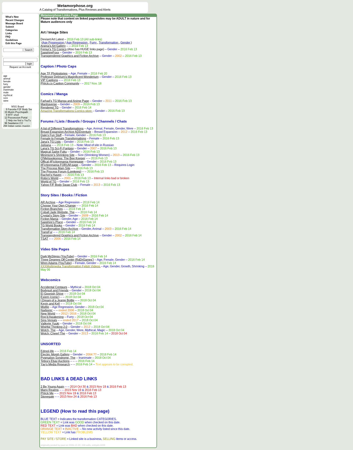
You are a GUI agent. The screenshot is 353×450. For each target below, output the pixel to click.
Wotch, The (48, 330)
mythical (7, 95)
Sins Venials (49, 320)
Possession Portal (17, 117)
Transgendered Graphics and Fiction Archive (70, 55)
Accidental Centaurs (54, 287)
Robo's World (49, 178)
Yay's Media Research (55, 364)
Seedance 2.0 (15, 123)
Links (9, 33)
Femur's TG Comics (54, 49)
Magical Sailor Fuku (54, 151)
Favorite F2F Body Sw (20, 109)
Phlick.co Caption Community (60, 83)
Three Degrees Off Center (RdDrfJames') (67, 259)
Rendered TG (49, 107)
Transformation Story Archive (59, 228)
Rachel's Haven (51, 174)
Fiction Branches (52, 208)
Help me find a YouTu (19, 120)
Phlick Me (47, 393)
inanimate (8, 89)
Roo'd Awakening (52, 316)
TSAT (44, 238)
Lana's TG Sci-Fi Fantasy (57, 148)
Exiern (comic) (50, 297)
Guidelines (12, 40)
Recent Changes (15, 20)
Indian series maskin (19, 126)
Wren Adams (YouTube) (56, 263)
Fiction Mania (49, 218)
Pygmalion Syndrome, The (58, 357)
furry (5, 84)
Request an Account (20, 67)
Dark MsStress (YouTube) (57, 256)
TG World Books (51, 225)
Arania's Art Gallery (53, 45)
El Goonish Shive (52, 293)
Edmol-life (47, 351)
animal (6, 78)
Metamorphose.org (75, 5)
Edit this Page (14, 43)
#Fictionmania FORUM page (59, 164)
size (5, 98)
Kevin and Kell (50, 303)
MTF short (13, 115)
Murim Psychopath (18, 112)
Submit (10, 26)
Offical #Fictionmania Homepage (62, 161)
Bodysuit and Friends (54, 290)
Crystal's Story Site (53, 215)
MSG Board (17, 106)
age (5, 76)
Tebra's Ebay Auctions (55, 361)
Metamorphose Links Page (59, 15)
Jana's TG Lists (51, 141)
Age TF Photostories (54, 73)
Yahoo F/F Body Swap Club (59, 184)
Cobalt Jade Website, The (57, 212)
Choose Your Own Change (58, 205)
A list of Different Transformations (62, 128)
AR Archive (48, 202)
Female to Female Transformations (63, 138)
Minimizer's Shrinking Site (57, 155)
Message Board (14, 23)
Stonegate (47, 396)
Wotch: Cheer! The (53, 333)
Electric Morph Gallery (55, 354)
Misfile (45, 307)
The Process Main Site (55, 168)
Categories (12, 30)
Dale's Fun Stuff (51, 135)
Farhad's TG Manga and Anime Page (65, 100)
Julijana (46, 145)
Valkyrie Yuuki (50, 323)
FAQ (8, 36)
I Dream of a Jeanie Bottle (57, 300)
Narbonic (47, 310)
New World (48, 313)
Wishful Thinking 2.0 (54, 326)
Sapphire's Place (52, 222)
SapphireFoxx (50, 52)
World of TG (48, 181)
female (6, 81)
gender (6, 87)
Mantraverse (49, 104)
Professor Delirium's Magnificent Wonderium (70, 76)
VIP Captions (49, 80)
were (5, 100)
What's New (12, 16)
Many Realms (50, 389)
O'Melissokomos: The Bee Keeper (63, 158)
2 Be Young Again (52, 386)
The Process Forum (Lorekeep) (61, 171)
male (5, 92)
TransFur (46, 232)
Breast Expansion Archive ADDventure (66, 131)
